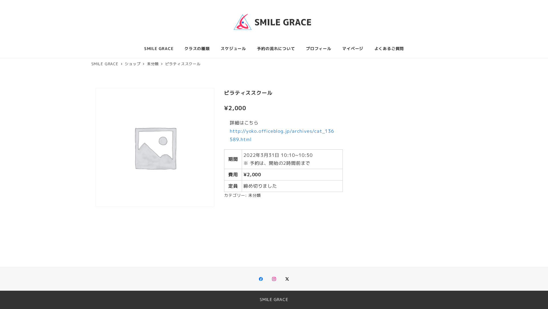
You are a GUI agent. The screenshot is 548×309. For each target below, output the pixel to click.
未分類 (254, 195)
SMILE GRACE (274, 299)
